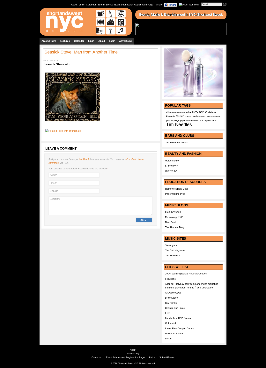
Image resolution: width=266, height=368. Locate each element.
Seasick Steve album (58, 64)
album (169, 112)
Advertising (125, 41)
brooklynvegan (173, 212)
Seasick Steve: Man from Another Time (81, 52)
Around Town (48, 41)
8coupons (170, 279)
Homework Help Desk (176, 189)
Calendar (91, 4)
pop (182, 120)
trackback (84, 159)
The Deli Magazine (175, 250)
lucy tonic (199, 112)
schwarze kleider (174, 333)
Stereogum (171, 245)
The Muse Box (172, 255)
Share (159, 4)
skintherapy (171, 170)
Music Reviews (207, 116)
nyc (177, 120)
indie (188, 112)
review (187, 120)
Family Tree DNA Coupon (178, 318)
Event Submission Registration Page (133, 4)
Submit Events (105, 4)
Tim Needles (179, 124)
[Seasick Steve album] (72, 125)
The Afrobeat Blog (174, 227)
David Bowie (179, 112)
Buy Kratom (171, 303)
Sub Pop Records (208, 120)
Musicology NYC (174, 217)
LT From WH (171, 165)
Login (112, 41)
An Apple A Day (173, 292)
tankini (168, 338)
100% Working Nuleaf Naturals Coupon (186, 273)
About (74, 4)
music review (192, 116)
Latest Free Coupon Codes (179, 328)
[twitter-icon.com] (188, 4)
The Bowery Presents (176, 142)
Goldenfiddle (172, 160)
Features (65, 41)
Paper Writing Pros (175, 194)
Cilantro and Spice (175, 308)
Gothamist (170, 323)
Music (180, 116)
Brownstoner (172, 297)
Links (82, 4)
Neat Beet (170, 222)
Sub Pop (195, 120)
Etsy (167, 313)
